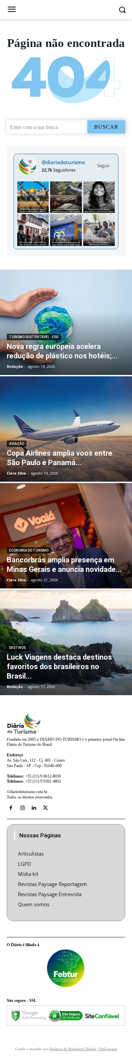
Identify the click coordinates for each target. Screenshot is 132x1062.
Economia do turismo (28, 550)
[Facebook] (11, 808)
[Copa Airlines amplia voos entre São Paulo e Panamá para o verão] (66, 429)
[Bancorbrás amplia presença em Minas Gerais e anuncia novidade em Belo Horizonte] (66, 535)
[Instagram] (22, 808)
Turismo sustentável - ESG (34, 337)
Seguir (103, 165)
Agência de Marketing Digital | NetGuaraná (83, 1049)
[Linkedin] (34, 808)
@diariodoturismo (63, 162)
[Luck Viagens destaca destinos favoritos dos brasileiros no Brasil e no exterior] (66, 642)
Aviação (16, 444)
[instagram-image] (33, 197)
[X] (45, 808)
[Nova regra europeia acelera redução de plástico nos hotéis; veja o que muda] (66, 322)
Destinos (17, 648)
